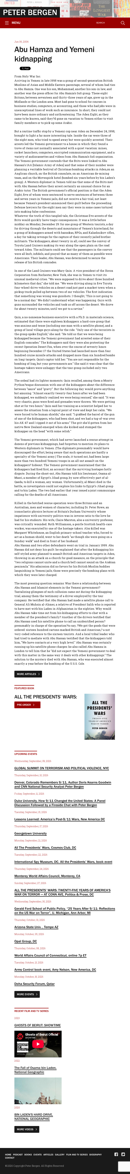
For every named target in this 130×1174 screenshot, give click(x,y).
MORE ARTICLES (27, 673)
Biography (95, 1154)
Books (28, 1154)
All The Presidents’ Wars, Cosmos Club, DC (45, 847)
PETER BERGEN (30, 12)
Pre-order (24, 704)
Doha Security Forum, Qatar (34, 984)
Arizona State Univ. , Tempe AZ (36, 927)
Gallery (59, 1154)
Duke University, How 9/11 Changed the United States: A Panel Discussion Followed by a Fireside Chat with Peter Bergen (59, 803)
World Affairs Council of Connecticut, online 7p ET (50, 955)
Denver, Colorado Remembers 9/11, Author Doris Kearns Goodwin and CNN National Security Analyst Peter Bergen (62, 784)
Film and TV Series (77, 1154)
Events (38, 1154)
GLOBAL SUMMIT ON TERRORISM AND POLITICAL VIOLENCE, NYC (61, 768)
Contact (9, 1157)
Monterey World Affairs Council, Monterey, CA (47, 876)
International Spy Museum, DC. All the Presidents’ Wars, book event (63, 862)
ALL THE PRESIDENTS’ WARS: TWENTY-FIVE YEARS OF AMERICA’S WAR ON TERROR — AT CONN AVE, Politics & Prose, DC (62, 892)
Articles (48, 1154)
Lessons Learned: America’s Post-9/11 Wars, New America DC (59, 819)
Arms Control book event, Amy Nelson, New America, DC (55, 969)
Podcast (18, 1154)
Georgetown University (30, 833)
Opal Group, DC (25, 941)
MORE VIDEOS (25, 1129)
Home (8, 1154)
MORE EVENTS (26, 994)
